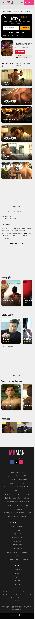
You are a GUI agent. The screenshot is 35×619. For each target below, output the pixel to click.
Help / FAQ (17, 534)
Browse (8, 11)
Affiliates (17, 573)
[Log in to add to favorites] (18, 320)
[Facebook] (12, 462)
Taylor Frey (6, 82)
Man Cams (7, 7)
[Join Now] (29, 2)
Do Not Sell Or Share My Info (17, 552)
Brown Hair (23, 211)
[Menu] (3, 2)
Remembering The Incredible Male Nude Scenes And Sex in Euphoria (16, 496)
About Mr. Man (16, 569)
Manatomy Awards (17, 472)
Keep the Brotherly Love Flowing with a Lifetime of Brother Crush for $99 (17, 503)
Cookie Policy (17, 545)
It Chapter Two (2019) (8, 121)
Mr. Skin (17, 581)
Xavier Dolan (7, 119)
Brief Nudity (11, 211)
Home (3, 11)
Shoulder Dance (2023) (9, 84)
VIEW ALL (16, 600)
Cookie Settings (16, 548)
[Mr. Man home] (10, 2)
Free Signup (25, 27)
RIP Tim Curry (17, 509)
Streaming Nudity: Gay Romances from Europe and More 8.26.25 (17, 514)
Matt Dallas (13, 101)
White (18, 211)
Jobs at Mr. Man (16, 584)
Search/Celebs (17, 11)
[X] (17, 462)
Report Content (16, 556)
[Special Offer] (16, 259)
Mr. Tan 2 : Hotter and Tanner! (16, 479)
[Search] (22, 2)
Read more (5, 238)
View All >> (28, 419)
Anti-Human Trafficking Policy (17, 559)
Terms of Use (15, 35)
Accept (28, 616)
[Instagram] (21, 462)
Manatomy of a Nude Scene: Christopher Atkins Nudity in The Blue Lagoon (16, 486)
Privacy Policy (6, 35)
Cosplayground (16, 577)
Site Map (17, 530)
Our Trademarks (17, 612)
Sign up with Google (17, 32)
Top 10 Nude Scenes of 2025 (17, 476)
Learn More (15, 615)
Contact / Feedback (17, 526)
